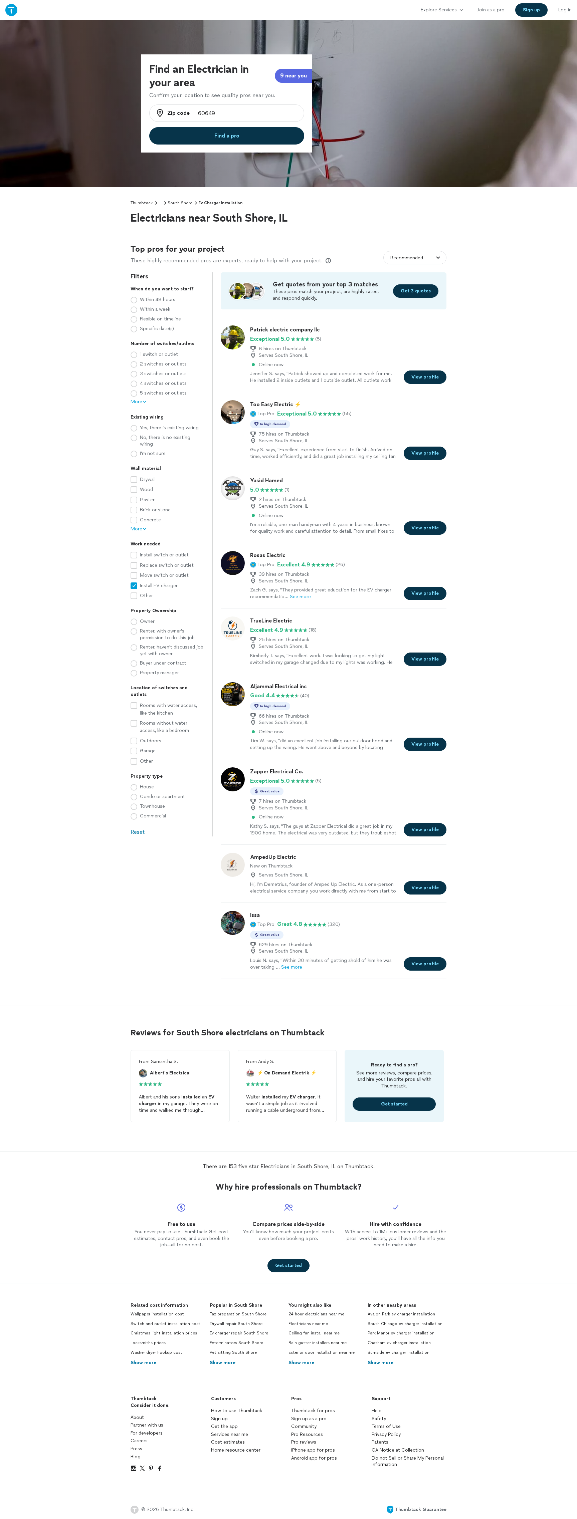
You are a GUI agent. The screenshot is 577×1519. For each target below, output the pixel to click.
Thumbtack (142, 203)
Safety (379, 1419)
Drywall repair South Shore (236, 1323)
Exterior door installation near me (321, 1352)
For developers (147, 1433)
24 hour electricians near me (316, 1314)
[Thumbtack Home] (11, 10)
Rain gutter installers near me (317, 1342)
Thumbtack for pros (313, 1411)
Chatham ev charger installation (399, 1342)
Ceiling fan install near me (314, 1333)
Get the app (224, 1426)
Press (136, 1449)
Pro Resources (307, 1434)
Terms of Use (386, 1426)
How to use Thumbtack (236, 1411)
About (137, 1417)
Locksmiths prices (148, 1342)
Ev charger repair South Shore (239, 1333)
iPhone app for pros (313, 1450)
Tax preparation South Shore (238, 1314)
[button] (262, 414)
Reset (138, 832)
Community (304, 1426)
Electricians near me (308, 1323)
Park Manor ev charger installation (401, 1333)
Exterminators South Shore (236, 1342)
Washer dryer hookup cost (156, 1352)
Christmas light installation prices (164, 1333)
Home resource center (235, 1450)
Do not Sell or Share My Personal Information (408, 1461)
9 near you (293, 75)
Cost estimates (228, 1442)
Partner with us (147, 1425)
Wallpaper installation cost (157, 1314)
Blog (136, 1457)
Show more (143, 1362)
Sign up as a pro (309, 1419)
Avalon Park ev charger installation (401, 1314)
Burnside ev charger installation (398, 1352)
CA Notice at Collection (398, 1450)
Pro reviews (303, 1442)
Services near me (229, 1434)
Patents (380, 1442)
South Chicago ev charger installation (405, 1323)
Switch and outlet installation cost (165, 1323)
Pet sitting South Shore (233, 1352)
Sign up (219, 1419)
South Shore (180, 203)
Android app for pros (314, 1458)
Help (377, 1411)
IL (160, 203)
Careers (139, 1441)
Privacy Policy (386, 1434)
